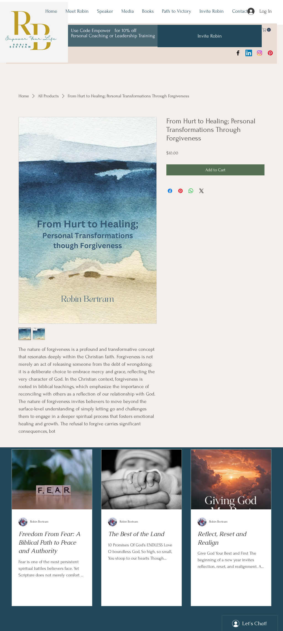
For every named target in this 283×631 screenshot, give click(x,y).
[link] (267, 30)
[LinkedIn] (248, 53)
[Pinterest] (270, 53)
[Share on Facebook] (170, 191)
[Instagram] (259, 53)
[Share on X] (201, 191)
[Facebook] (238, 53)
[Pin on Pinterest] (180, 191)
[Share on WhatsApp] (191, 191)
